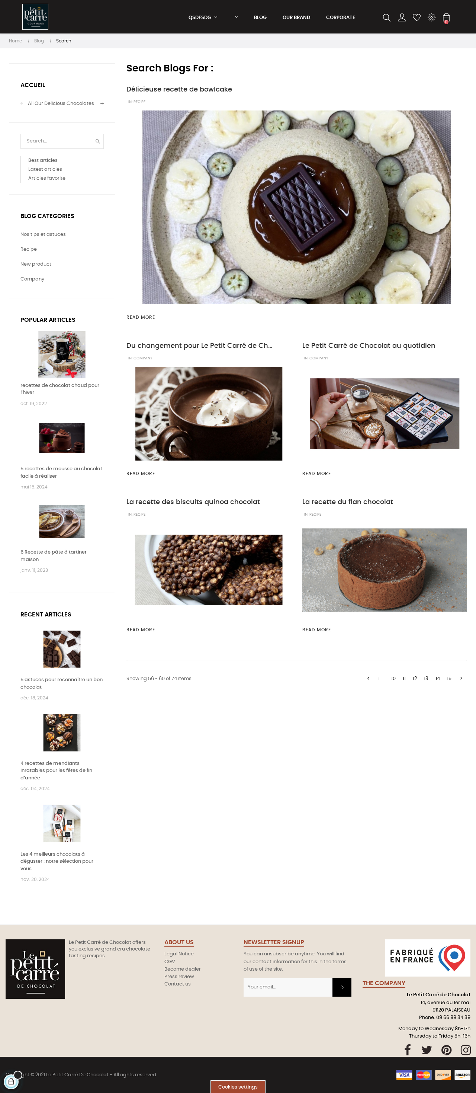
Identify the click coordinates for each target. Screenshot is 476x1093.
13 (426, 678)
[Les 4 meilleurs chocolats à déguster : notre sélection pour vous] (61, 823)
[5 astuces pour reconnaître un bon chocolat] (61, 649)
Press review (179, 976)
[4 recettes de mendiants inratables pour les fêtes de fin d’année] (61, 732)
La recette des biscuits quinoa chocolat (193, 502)
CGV (169, 961)
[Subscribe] (341, 987)
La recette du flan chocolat (347, 502)
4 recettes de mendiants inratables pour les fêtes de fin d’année (56, 771)
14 (437, 678)
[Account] (401, 18)
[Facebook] (407, 1050)
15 (449, 678)
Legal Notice (179, 954)
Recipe (139, 102)
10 (393, 678)
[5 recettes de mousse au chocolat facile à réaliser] (61, 438)
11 (404, 678)
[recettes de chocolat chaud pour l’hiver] (61, 354)
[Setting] (431, 18)
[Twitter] (427, 1050)
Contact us (177, 984)
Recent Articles (45, 615)
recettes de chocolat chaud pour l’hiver (59, 389)
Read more (140, 317)
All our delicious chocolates (61, 103)
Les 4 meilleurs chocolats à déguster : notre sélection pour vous (56, 861)
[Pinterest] (446, 1050)
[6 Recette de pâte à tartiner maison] (61, 521)
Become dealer (182, 969)
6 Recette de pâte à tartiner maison (53, 556)
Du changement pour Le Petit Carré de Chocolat (200, 346)
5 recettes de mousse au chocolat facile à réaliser (61, 473)
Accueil (32, 85)
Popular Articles (47, 320)
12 (415, 678)
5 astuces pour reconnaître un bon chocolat (61, 683)
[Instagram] (465, 1050)
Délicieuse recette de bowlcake (179, 89)
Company (143, 358)
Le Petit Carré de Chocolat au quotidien (368, 346)
